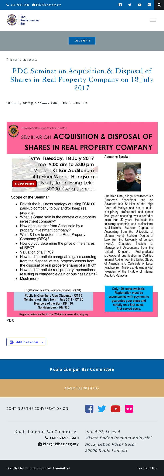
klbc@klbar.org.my (48, 5)
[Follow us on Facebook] (120, 5)
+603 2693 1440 (19, 5)
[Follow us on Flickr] (149, 5)
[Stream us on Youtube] (140, 5)
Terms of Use (147, 468)
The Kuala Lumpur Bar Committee (44, 468)
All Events (82, 40)
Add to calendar (27, 342)
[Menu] (153, 20)
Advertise (82, 388)
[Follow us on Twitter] (130, 5)
